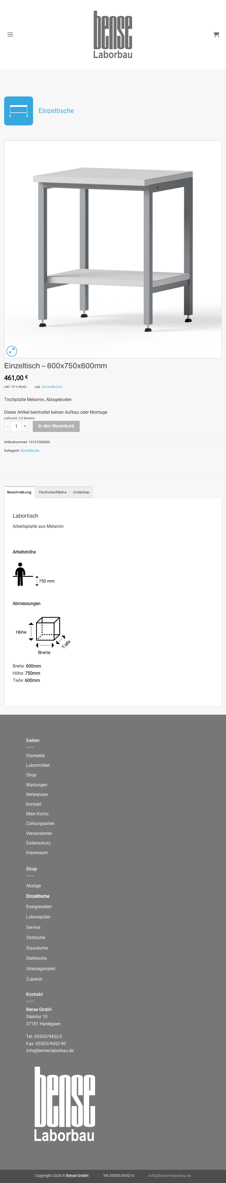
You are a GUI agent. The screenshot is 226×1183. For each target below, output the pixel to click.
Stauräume (37, 948)
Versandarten (39, 833)
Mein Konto (37, 813)
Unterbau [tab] (81, 492)
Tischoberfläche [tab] (52, 492)
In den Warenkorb (56, 426)
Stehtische (36, 958)
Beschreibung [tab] (19, 492)
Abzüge (33, 885)
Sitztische (35, 937)
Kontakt (33, 804)
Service (33, 927)
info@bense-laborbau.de (50, 1050)
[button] (10, 34)
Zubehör (34, 979)
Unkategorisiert (40, 968)
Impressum (37, 852)
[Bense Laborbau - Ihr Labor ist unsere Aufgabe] (113, 34)
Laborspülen (38, 916)
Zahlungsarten (40, 823)
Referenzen (37, 794)
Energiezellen (39, 906)
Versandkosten (52, 387)
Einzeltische (56, 111)
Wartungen (36, 784)
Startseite (35, 755)
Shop (31, 775)
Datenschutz (38, 843)
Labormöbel (38, 765)
